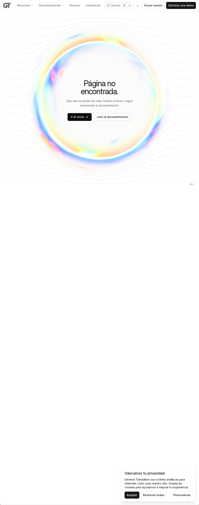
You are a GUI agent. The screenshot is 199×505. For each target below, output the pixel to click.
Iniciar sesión (153, 5)
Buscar (120, 5)
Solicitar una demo (181, 5)
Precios (74, 5)
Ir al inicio (77, 117)
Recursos (23, 5)
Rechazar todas (153, 495)
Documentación (50, 5)
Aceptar (132, 495)
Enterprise (93, 5)
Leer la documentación (112, 117)
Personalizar (181, 495)
